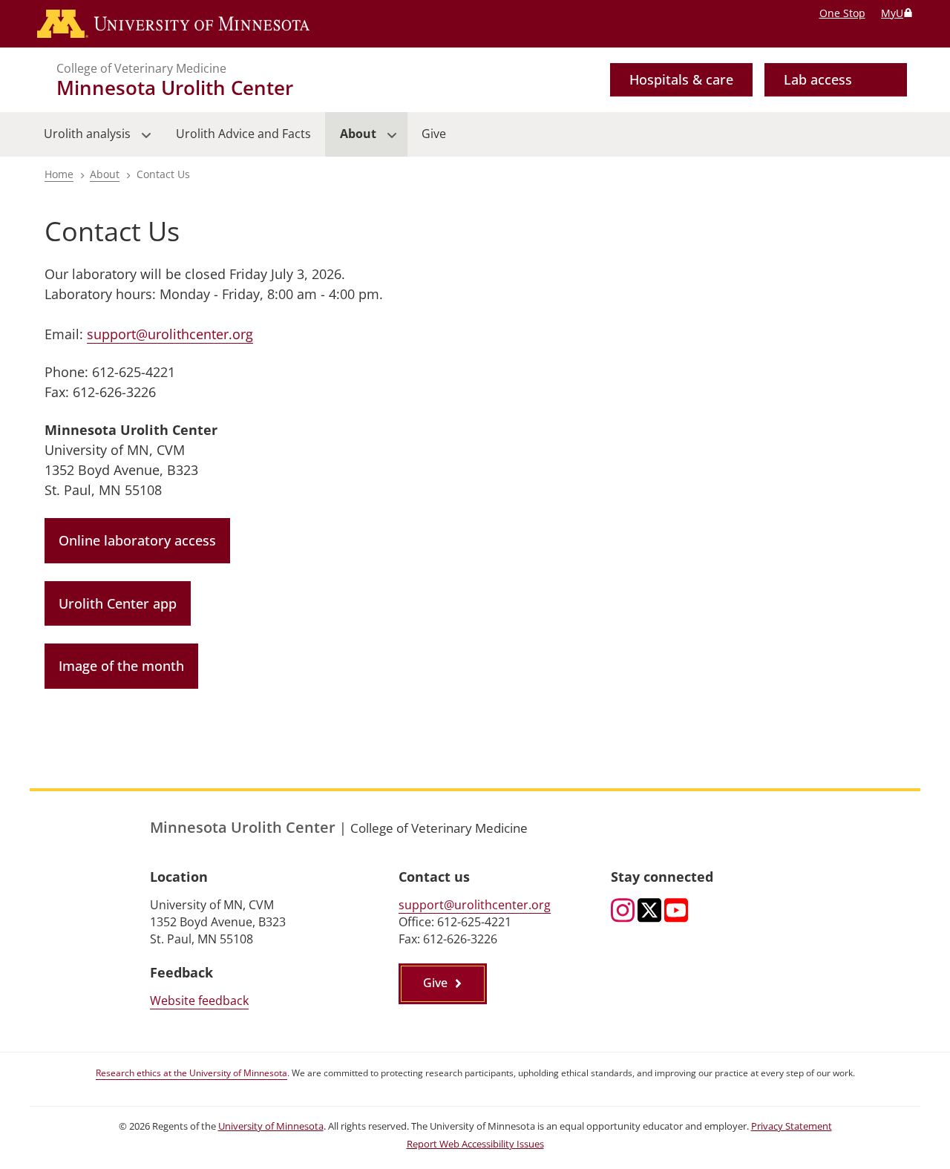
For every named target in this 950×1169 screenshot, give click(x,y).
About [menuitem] (350, 141)
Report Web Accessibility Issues (475, 1144)
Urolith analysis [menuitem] (80, 141)
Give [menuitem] (434, 133)
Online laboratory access (137, 540)
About (104, 174)
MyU (892, 13)
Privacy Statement (791, 1126)
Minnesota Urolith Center (174, 87)
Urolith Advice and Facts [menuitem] (243, 133)
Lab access (818, 79)
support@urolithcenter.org (170, 334)
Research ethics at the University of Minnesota (191, 1073)
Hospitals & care (681, 79)
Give (435, 983)
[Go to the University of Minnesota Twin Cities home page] (173, 24)
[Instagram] (623, 912)
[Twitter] (649, 912)
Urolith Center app (118, 603)
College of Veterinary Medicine (141, 68)
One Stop (842, 13)
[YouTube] (676, 912)
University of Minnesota (271, 1126)
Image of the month (121, 666)
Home (59, 174)
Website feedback (199, 1000)
